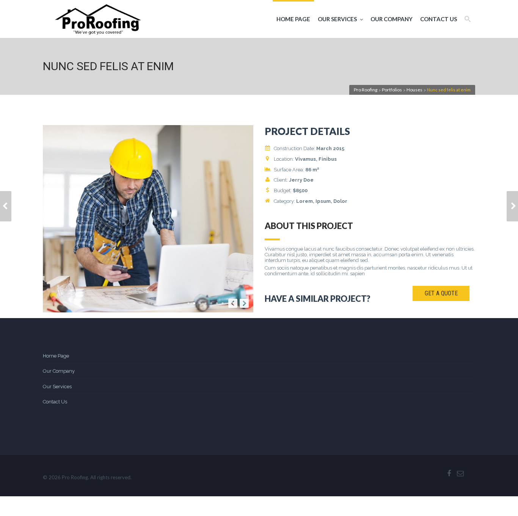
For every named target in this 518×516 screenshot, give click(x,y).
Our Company (391, 19)
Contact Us (438, 19)
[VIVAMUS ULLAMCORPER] (512, 206)
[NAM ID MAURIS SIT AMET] (5, 206)
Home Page (293, 19)
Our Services (337, 19)
